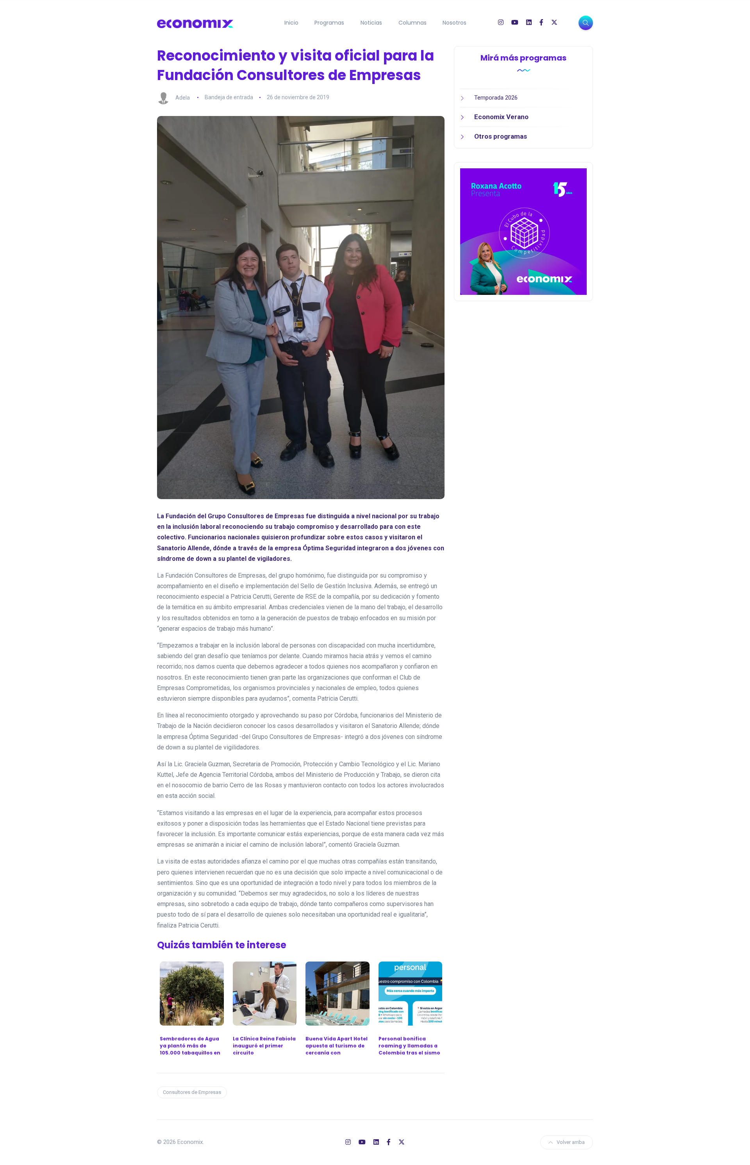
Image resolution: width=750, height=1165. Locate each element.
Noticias (371, 23)
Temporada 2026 (496, 97)
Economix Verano (501, 117)
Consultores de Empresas (192, 1092)
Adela (182, 97)
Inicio (291, 23)
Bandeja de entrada (229, 97)
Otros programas (500, 136)
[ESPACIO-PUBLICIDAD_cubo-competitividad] (523, 231)
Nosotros (454, 23)
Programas (329, 23)
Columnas (412, 23)
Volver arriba (571, 1142)
